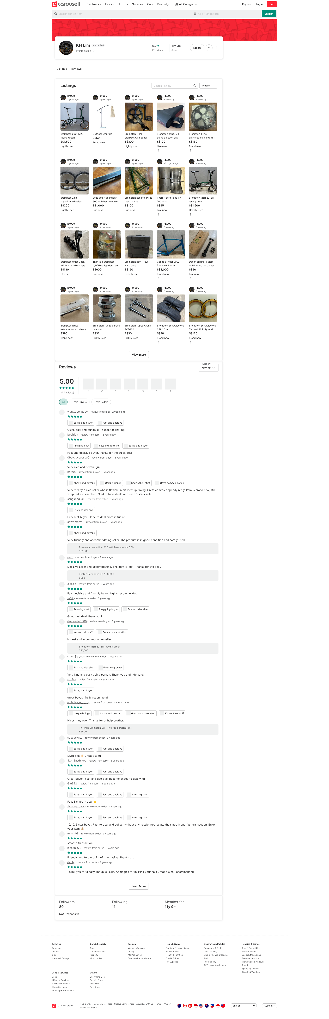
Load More (139, 886)
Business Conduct (88, 1007)
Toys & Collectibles (251, 948)
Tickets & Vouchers (251, 972)
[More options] (216, 47)
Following (94, 983)
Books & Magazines (251, 955)
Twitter (55, 951)
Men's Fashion (135, 955)
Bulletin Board (96, 980)
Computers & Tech (212, 948)
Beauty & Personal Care (139, 958)
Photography (210, 961)
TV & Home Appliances (215, 965)
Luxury (131, 951)
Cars (92, 948)
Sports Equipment (250, 968)
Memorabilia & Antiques (253, 961)
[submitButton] (269, 13)
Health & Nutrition (174, 955)
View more (139, 354)
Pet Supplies (172, 961)
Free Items (95, 987)
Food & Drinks (172, 958)
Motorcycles (96, 958)
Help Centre (86, 1004)
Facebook (57, 948)
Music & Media (249, 951)
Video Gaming (210, 951)
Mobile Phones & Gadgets (216, 955)
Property (94, 955)
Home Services (59, 987)
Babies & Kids (172, 951)
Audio (206, 958)
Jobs (54, 977)
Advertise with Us (144, 1004)
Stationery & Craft (250, 958)
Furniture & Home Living (177, 948)
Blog (54, 955)
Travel (245, 965)
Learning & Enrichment (63, 990)
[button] (90, 51)
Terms (158, 1004)
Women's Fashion (136, 948)
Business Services (61, 983)
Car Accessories (98, 951)
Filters (206, 85)
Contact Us (99, 1004)
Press (109, 1004)
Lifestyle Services (60, 980)
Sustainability (120, 1004)
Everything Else (97, 977)
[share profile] (209, 47)
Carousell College (60, 958)
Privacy (167, 1004)
